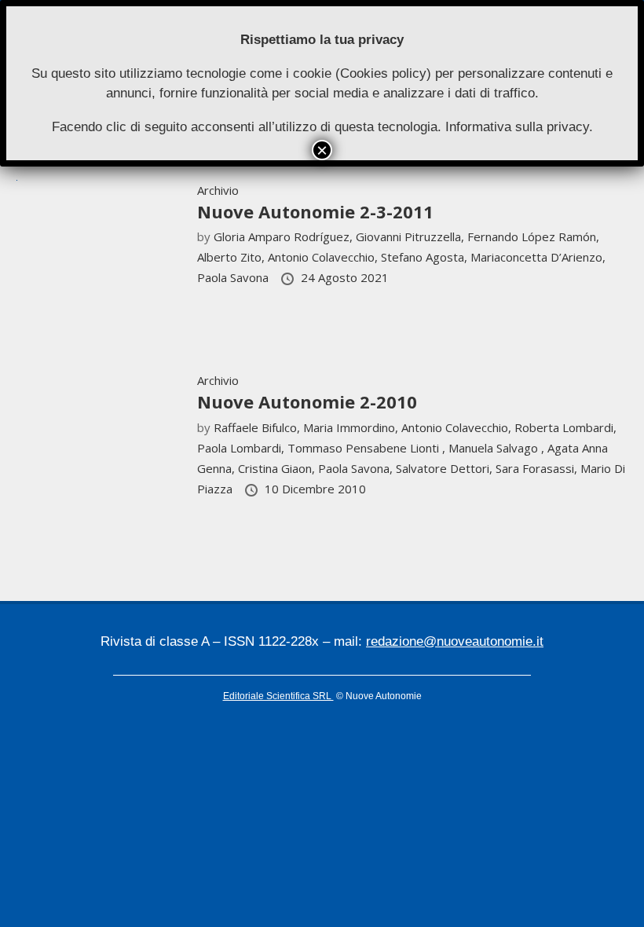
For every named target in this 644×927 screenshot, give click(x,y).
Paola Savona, (357, 468)
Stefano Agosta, (425, 257)
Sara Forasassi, (538, 468)
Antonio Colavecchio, (324, 257)
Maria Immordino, (352, 427)
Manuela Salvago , (497, 448)
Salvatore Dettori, (446, 468)
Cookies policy (383, 73)
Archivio (218, 190)
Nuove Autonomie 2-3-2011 (315, 211)
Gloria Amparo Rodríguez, (285, 236)
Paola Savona (234, 277)
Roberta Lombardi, (565, 427)
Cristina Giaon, (278, 468)
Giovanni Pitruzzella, (411, 236)
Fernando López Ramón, (533, 236)
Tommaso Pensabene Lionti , (367, 448)
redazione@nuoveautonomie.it (454, 641)
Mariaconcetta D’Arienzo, (538, 257)
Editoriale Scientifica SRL (278, 696)
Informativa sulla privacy (517, 126)
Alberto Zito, (232, 257)
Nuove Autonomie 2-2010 (307, 401)
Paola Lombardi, (242, 448)
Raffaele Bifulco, (258, 427)
